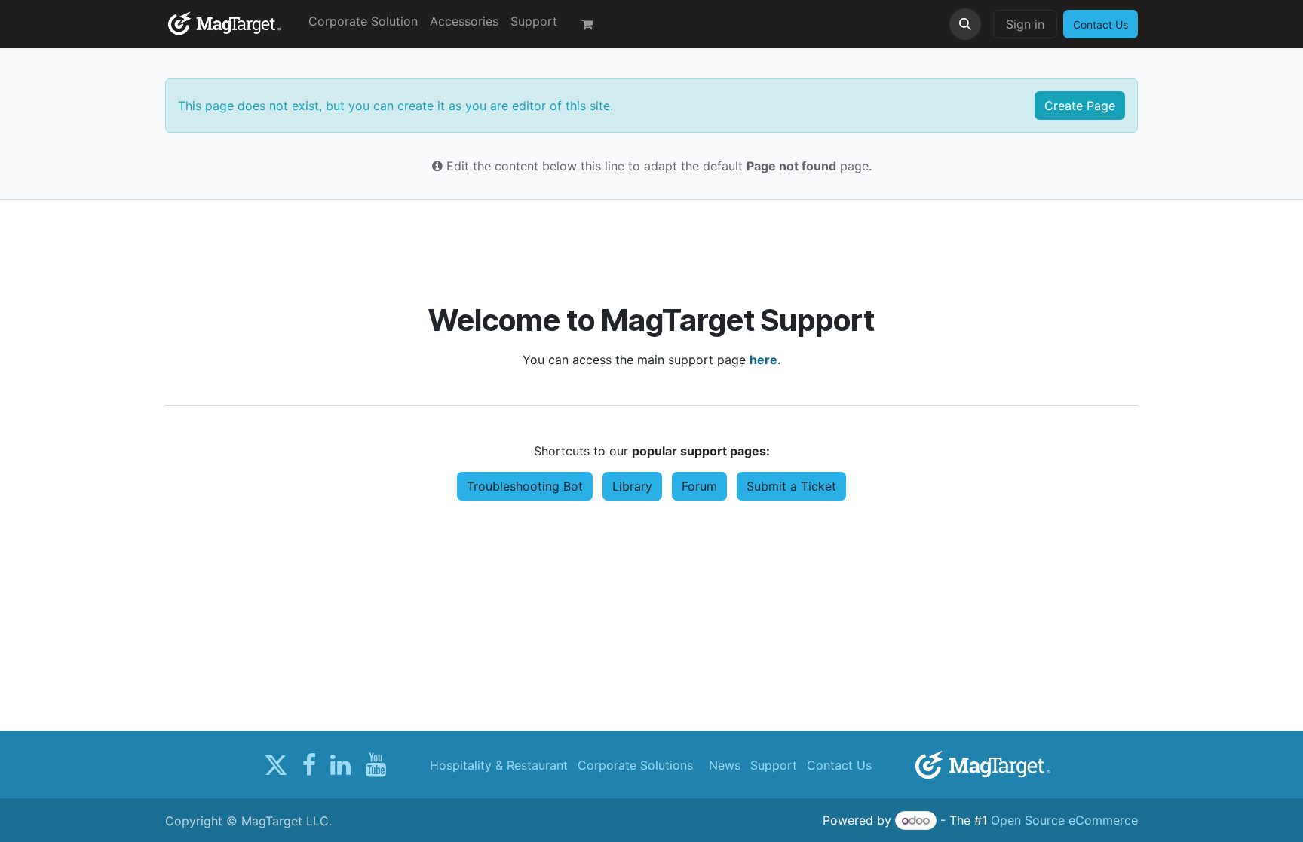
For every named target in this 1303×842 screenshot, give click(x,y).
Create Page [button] (1079, 105)
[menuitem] (363, 21)
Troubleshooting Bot (525, 486)
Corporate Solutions (635, 765)
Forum (699, 486)
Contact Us (839, 765)
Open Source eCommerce (1064, 820)
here (763, 359)
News (724, 765)
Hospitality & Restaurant (499, 765)
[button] (965, 24)
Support (773, 765)
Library (632, 486)
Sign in (1025, 24)
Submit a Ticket (791, 486)
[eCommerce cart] (593, 24)
